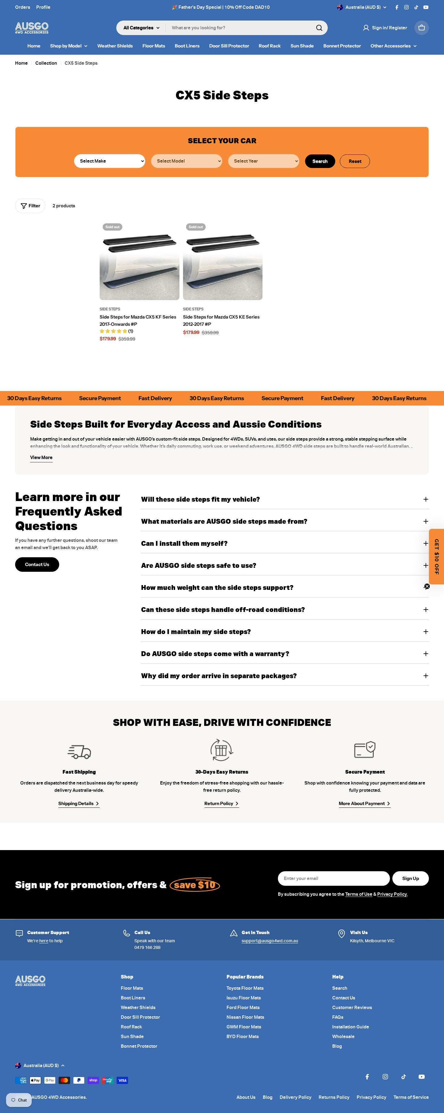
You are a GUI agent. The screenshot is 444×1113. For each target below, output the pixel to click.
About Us (246, 1097)
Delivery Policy (295, 1097)
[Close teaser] (427, 586)
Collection (46, 63)
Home (21, 63)
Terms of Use (358, 894)
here (43, 940)
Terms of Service (411, 1097)
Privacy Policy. (392, 894)
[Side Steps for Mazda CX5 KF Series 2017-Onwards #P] (139, 260)
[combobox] (222, 28)
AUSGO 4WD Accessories (58, 1097)
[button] (436, 556)
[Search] (319, 27)
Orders (22, 7)
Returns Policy (334, 1097)
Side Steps (110, 309)
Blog (267, 1097)
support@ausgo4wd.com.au (270, 940)
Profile (43, 7)
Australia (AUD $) (363, 7)
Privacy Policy (371, 1097)
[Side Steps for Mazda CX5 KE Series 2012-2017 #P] (223, 260)
